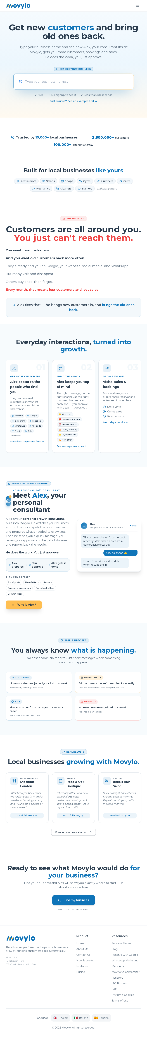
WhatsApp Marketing (125, 960)
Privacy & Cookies (123, 994)
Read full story (25, 815)
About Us (82, 949)
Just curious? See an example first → (73, 101)
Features (81, 966)
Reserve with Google (125, 954)
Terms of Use (120, 1000)
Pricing (80, 972)
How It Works (85, 960)
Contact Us (83, 954)
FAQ (114, 989)
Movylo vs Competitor (125, 972)
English (60, 1018)
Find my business (76, 900)
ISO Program (120, 983)
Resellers (117, 977)
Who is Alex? (26, 604)
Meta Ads (118, 966)
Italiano (81, 1018)
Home (80, 943)
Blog (115, 949)
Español (101, 1018)
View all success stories (71, 832)
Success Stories (121, 943)
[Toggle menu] (137, 5)
